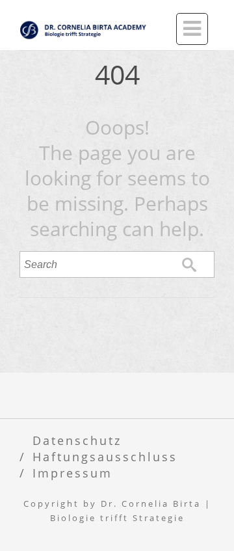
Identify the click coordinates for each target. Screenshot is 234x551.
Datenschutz (77, 440)
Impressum (72, 472)
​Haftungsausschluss (104, 456)
